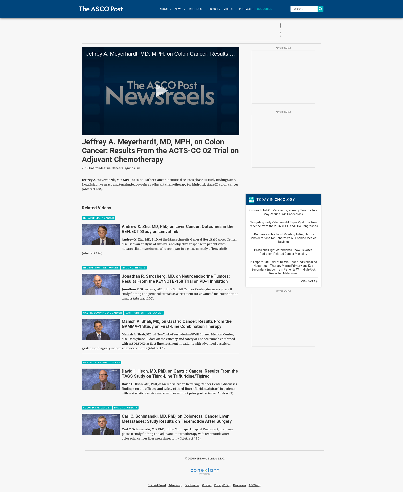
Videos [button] (229, 8)
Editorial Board (157, 485)
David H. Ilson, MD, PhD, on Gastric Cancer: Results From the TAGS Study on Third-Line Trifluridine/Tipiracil (180, 374)
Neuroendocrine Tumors (101, 267)
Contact (207, 485)
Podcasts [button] (246, 8)
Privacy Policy (222, 485)
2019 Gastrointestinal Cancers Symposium (111, 168)
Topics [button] (213, 8)
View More (308, 281)
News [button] (179, 8)
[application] (160, 91)
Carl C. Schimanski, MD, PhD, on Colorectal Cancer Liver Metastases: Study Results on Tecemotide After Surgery (177, 419)
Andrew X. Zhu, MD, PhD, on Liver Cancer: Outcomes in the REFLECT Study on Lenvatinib (177, 229)
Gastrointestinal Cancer (144, 312)
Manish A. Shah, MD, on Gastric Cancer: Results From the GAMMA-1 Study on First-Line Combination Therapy (177, 324)
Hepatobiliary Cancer (98, 218)
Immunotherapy (133, 267)
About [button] (164, 8)
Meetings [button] (196, 8)
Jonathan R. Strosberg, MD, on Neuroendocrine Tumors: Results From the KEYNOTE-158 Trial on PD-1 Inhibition (176, 279)
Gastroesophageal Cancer (102, 312)
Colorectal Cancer (97, 407)
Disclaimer (239, 485)
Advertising (175, 485)
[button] (160, 90)
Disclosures (192, 485)
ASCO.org (254, 485)
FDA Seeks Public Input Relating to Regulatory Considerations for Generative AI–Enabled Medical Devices (283, 238)
